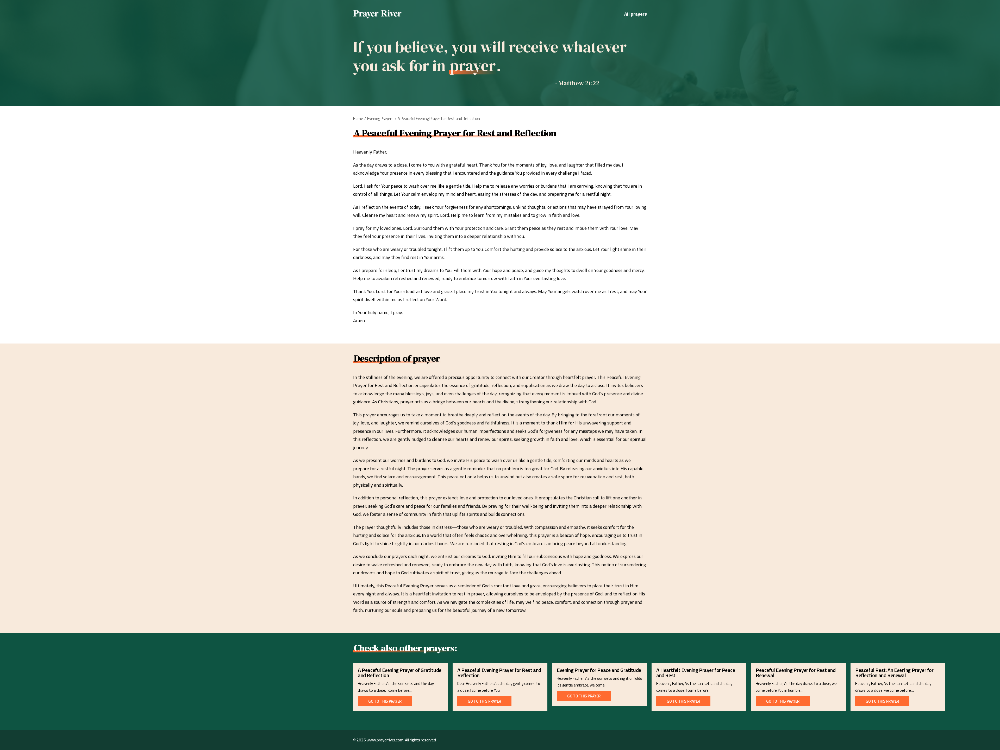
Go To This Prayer (385, 701)
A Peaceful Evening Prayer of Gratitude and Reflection (399, 672)
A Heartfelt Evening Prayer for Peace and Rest (695, 672)
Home (358, 119)
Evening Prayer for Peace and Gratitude (599, 670)
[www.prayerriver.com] (377, 14)
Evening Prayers (380, 119)
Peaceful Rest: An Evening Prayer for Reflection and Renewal (894, 672)
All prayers (635, 13)
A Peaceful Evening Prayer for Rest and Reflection (499, 672)
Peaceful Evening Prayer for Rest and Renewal (796, 672)
